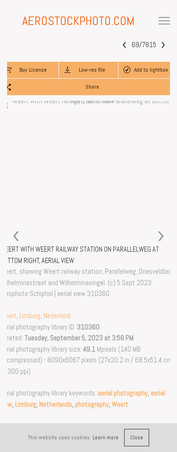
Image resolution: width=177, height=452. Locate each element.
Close (136, 437)
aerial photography (123, 393)
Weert (8, 316)
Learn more (105, 437)
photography (92, 404)
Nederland (56, 316)
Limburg (30, 316)
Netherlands (55, 404)
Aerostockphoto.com (78, 21)
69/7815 (144, 45)
